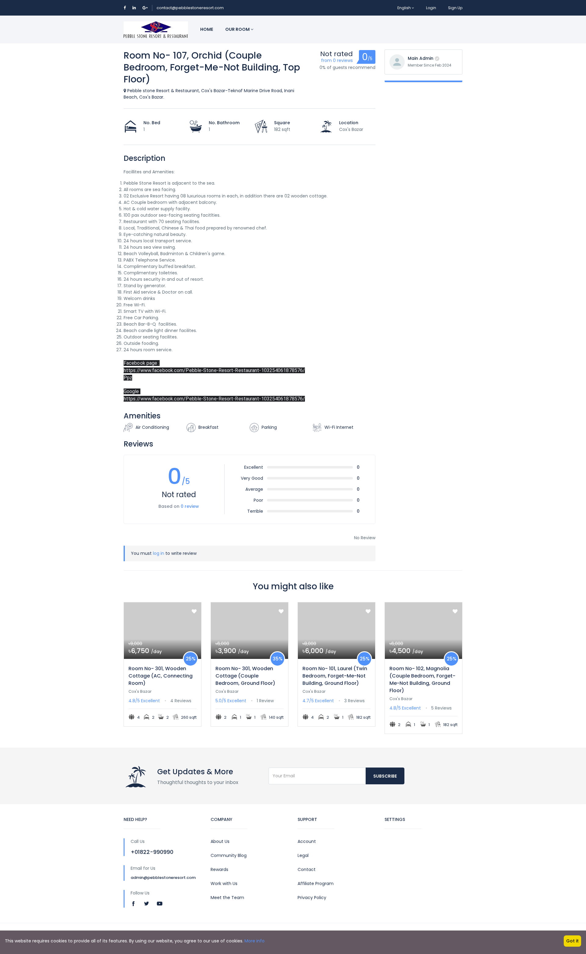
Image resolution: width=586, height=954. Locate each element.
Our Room (238, 29)
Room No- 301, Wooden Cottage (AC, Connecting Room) (160, 676)
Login (431, 7)
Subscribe (385, 776)
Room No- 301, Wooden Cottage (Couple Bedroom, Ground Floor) (245, 676)
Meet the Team (227, 897)
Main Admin (420, 58)
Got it (572, 941)
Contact (307, 869)
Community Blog (229, 855)
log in (158, 553)
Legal (303, 855)
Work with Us (224, 883)
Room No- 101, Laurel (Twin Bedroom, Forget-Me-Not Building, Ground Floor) (334, 676)
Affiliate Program (316, 883)
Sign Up (455, 7)
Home (206, 29)
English (404, 7)
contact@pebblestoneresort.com (190, 8)
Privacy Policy (312, 897)
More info (254, 941)
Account (307, 841)
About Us (220, 841)
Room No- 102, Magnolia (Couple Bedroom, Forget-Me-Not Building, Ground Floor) (422, 679)
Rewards (219, 869)
